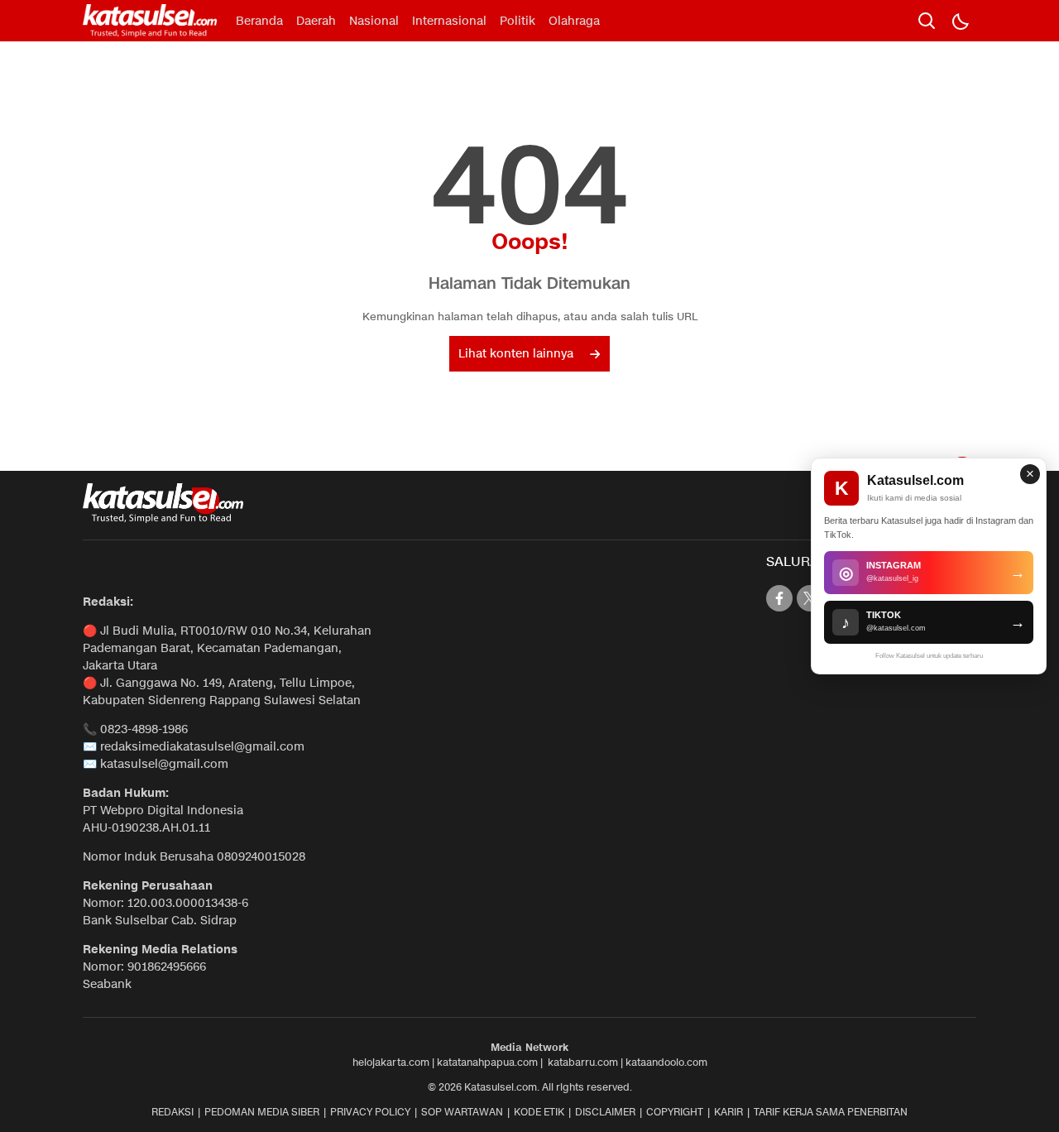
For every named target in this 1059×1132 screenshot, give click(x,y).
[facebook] (779, 598)
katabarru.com (583, 1062)
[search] (926, 20)
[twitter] (810, 598)
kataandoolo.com (666, 1062)
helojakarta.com (390, 1062)
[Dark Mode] (959, 20)
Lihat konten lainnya (515, 354)
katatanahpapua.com (487, 1062)
